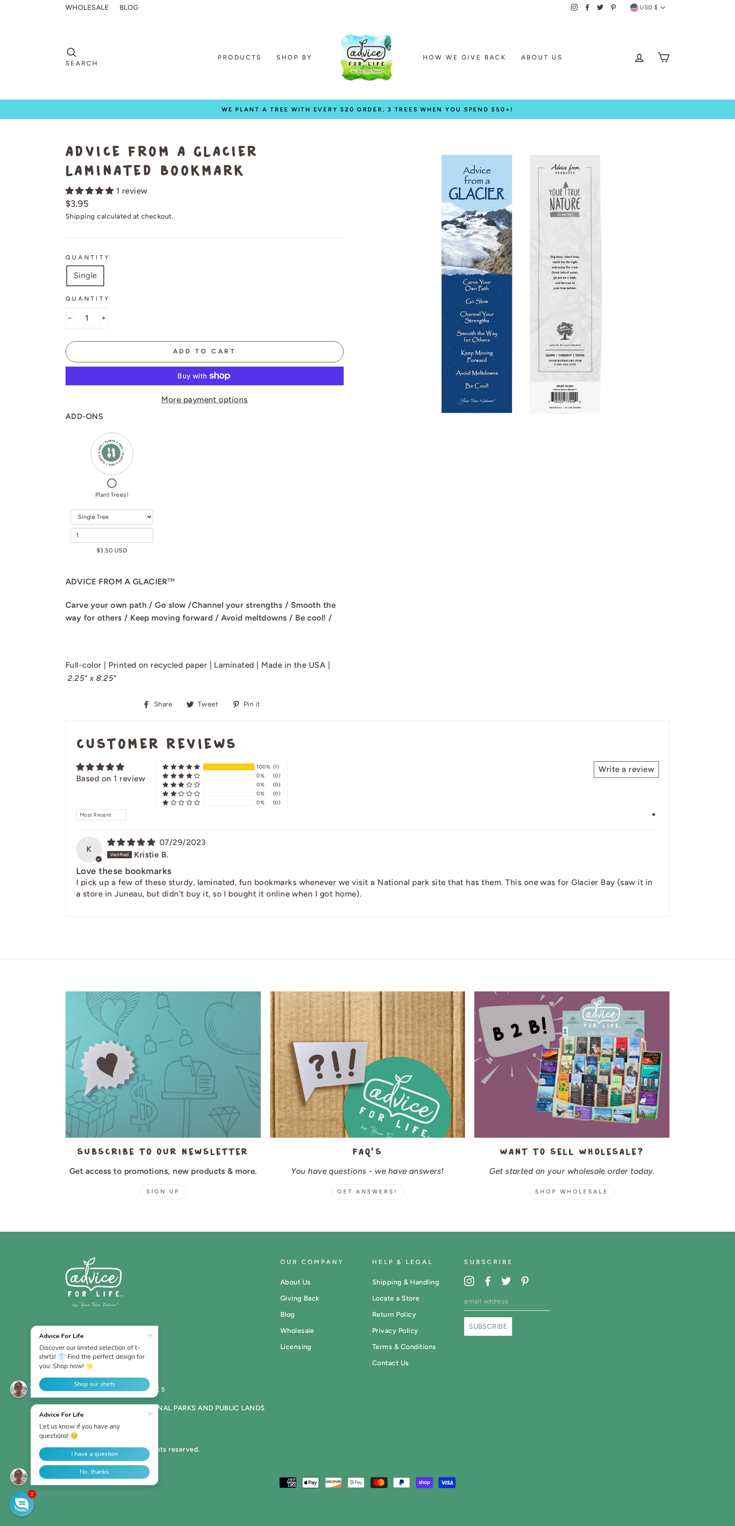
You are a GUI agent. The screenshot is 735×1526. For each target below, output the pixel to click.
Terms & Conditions (404, 1347)
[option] (367, 109)
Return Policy (394, 1314)
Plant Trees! (112, 494)
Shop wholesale (572, 1191)
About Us (542, 57)
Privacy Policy (395, 1331)
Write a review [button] (626, 769)
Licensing (296, 1347)
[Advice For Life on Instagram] (469, 1280)
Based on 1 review (110, 778)
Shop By (294, 57)
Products (240, 57)
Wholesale (297, 1331)
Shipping (80, 216)
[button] (91, 191)
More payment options (204, 399)
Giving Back (299, 1298)
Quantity (88, 257)
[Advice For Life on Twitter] (506, 1280)
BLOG (129, 7)
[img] (132, 842)
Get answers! (367, 1191)
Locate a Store (396, 1298)
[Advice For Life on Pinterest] (525, 1280)
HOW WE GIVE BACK (464, 57)
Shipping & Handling (405, 1282)
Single (85, 275)
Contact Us (390, 1363)
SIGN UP (163, 1191)
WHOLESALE (87, 7)
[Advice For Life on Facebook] (488, 1280)
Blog (287, 1314)
